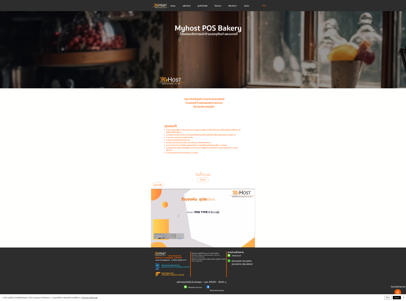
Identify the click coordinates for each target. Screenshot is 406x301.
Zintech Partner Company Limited (176, 267)
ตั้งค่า (388, 297)
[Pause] (154, 244)
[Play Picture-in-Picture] (248, 244)
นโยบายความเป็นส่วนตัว (90, 298)
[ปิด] (403, 297)
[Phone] (397, 292)
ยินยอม (397, 297)
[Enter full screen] (252, 244)
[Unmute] (157, 244)
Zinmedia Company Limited (173, 275)
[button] (188, 6)
